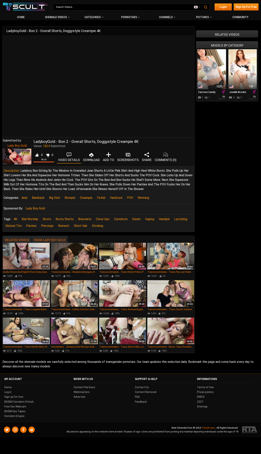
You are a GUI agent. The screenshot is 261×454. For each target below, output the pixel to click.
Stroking (97, 226)
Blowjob (70, 198)
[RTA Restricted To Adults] (249, 429)
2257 (200, 401)
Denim (136, 219)
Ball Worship (30, 219)
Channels (166, 17)
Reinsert (63, 226)
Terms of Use (205, 387)
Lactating (180, 219)
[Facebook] (23, 430)
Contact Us (142, 387)
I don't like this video (48, 155)
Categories (92, 17)
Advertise (79, 396)
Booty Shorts (65, 219)
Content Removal (145, 392)
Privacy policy (205, 392)
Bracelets (84, 219)
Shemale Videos (56, 17)
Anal (24, 198)
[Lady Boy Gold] (17, 157)
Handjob (164, 219)
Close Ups (102, 219)
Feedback (141, 401)
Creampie (86, 198)
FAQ (137, 396)
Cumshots (121, 219)
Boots (47, 219)
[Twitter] (7, 430)
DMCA (200, 396)
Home (21, 17)
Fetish (101, 198)
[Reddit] (31, 430)
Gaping (149, 219)
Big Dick (54, 198)
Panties (31, 226)
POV (130, 198)
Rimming (143, 198)
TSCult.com (208, 427)
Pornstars (129, 17)
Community (240, 17)
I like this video (37, 155)
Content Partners (84, 387)
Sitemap (202, 406)
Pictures (202, 17)
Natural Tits (14, 226)
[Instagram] (15, 430)
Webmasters (82, 392)
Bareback (38, 198)
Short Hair (80, 226)
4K (15, 219)
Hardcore (116, 198)
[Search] (206, 7)
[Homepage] (25, 7)
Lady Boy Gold (17, 145)
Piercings (47, 226)
